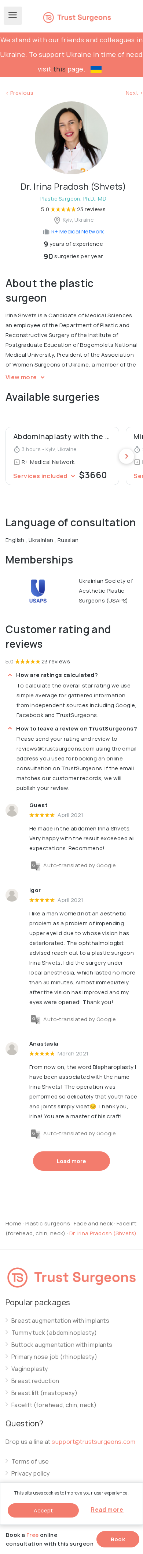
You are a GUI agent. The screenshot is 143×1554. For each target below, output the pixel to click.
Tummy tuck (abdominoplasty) (54, 1333)
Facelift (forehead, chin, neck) (53, 1405)
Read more (107, 1509)
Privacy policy (30, 1473)
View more (22, 377)
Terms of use (30, 1461)
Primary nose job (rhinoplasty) (54, 1357)
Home (14, 1223)
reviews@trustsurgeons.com (55, 748)
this (59, 69)
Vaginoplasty (29, 1369)
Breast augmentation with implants (60, 1321)
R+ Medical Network (77, 231)
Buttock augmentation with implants (62, 1345)
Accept (43, 1510)
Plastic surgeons (47, 1223)
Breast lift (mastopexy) (44, 1393)
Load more (71, 1161)
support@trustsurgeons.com (93, 1442)
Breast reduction (35, 1381)
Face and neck (93, 1223)
